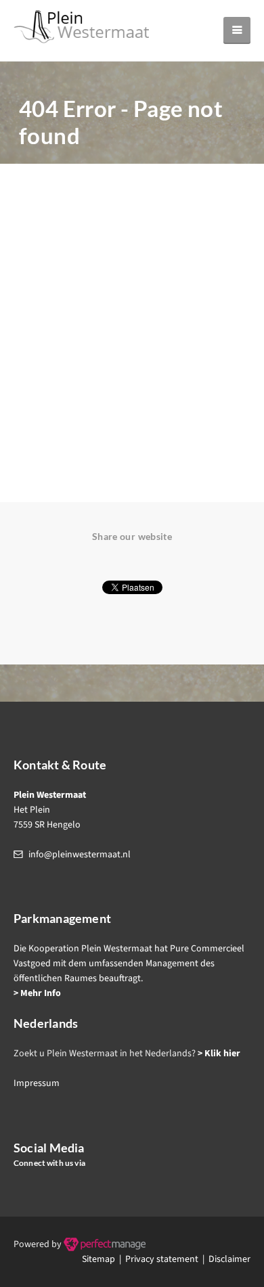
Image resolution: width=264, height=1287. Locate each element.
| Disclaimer (224, 1259)
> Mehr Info (37, 993)
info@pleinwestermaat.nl (79, 854)
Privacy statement (161, 1259)
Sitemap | (103, 1259)
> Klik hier (219, 1053)
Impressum (37, 1083)
